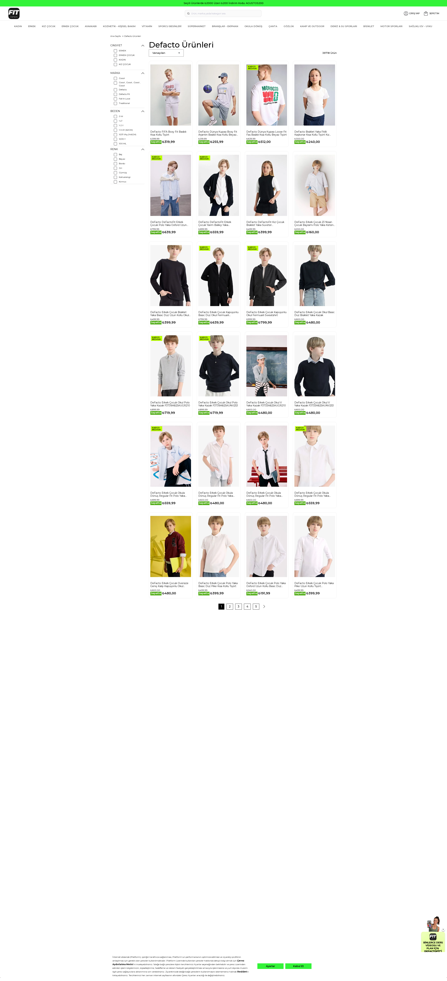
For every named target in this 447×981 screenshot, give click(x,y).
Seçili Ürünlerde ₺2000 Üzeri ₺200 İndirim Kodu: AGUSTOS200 (223, 3)
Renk (114, 149)
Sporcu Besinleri (169, 26)
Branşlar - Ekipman (225, 26)
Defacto (123, 89)
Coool (122, 78)
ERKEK (122, 50)
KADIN (122, 59)
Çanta (273, 26)
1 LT (120, 121)
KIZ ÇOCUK (125, 64)
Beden (115, 111)
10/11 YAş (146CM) (127, 134)
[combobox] (223, 13)
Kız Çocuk (48, 26)
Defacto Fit (124, 94)
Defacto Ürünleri (132, 36)
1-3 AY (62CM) (126, 130)
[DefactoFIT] (79, 13)
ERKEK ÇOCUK (127, 55)
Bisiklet (368, 26)
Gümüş (123, 172)
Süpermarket (197, 26)
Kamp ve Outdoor (312, 26)
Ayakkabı (91, 26)
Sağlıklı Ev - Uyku (420, 26)
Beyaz (122, 159)
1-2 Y (121, 125)
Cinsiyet (116, 45)
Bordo (122, 163)
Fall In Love (124, 98)
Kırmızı (122, 181)
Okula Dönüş (253, 26)
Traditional (124, 103)
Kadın (18, 26)
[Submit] (188, 13)
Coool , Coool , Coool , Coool (129, 84)
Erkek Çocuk (70, 26)
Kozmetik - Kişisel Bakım (119, 26)
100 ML (122, 143)
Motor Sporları (391, 26)
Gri (120, 168)
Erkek (32, 26)
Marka (115, 73)
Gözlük (289, 26)
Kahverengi (124, 177)
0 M (121, 116)
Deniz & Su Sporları (344, 26)
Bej (120, 154)
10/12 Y (122, 139)
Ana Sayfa (115, 36)
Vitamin (147, 26)
